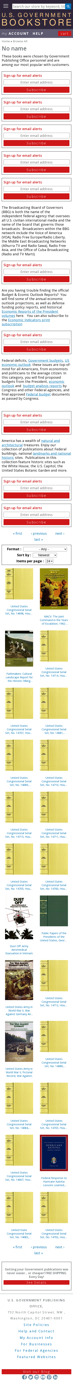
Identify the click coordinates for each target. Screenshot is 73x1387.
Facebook (24, 1377)
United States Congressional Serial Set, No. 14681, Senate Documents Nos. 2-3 (54, 729)
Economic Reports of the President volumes (30, 313)
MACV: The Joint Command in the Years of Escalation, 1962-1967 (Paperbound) (54, 620)
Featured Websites (36, 1357)
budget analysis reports (42, 386)
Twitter (30, 1377)
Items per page (29, 561)
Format (13, 549)
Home (6, 41)
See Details (36, 1282)
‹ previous (39, 533)
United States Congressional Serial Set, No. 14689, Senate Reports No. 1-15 (19, 781)
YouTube (43, 1377)
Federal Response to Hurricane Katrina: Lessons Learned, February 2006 (54, 1181)
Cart (65, 33)
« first (17, 533)
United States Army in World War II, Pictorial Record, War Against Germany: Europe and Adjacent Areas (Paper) (19, 1072)
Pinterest (49, 1377)
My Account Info (36, 1337)
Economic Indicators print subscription (26, 322)
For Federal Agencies (36, 1350)
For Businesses (36, 1344)
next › (59, 533)
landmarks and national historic (36, 455)
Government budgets (45, 360)
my (15, 33)
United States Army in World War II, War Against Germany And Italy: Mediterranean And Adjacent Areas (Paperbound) (19, 1010)
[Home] (36, 24)
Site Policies (36, 1324)
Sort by (23, 555)
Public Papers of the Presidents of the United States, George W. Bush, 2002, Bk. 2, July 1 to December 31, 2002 (54, 936)
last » (38, 539)
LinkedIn (55, 1377)
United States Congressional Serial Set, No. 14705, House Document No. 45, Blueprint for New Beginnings (19, 885)
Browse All (20, 41)
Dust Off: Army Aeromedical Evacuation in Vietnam (19, 949)
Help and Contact (36, 1331)
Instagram (36, 1377)
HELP (38, 33)
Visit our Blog (36, 1371)
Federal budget (38, 394)
